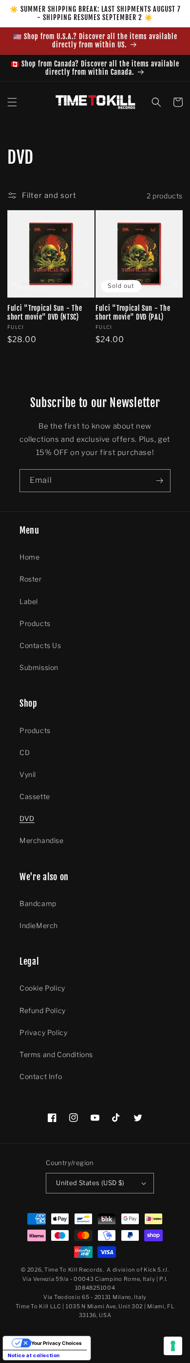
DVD (27, 818)
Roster (30, 579)
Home (29, 557)
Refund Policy (42, 1010)
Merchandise (41, 840)
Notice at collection (34, 1355)
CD (24, 752)
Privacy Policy (43, 1032)
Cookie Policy (42, 988)
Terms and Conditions (56, 1054)
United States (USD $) (90, 1183)
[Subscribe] (159, 480)
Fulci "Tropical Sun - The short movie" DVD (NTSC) (44, 312)
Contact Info (40, 1076)
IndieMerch (38, 925)
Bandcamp (38, 903)
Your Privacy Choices (56, 1343)
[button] (12, 102)
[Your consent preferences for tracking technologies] (173, 1346)
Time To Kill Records (73, 1269)
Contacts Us (40, 645)
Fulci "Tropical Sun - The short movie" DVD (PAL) (132, 312)
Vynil (27, 774)
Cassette (34, 796)
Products (35, 623)
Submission (38, 667)
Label (28, 601)
